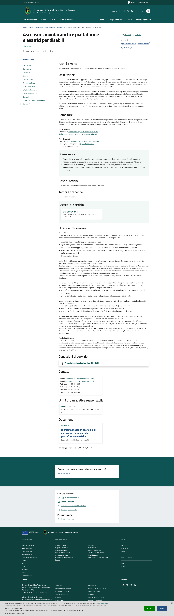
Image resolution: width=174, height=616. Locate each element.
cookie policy (104, 603)
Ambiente (91, 545)
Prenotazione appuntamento (63, 588)
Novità (43, 19)
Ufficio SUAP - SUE (70, 212)
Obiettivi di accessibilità (95, 600)
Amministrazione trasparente (97, 588)
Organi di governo (27, 554)
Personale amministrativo (29, 557)
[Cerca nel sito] (148, 11)
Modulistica (65, 425)
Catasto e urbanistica (61, 550)
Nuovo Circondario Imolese (31, 2)
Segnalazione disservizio (62, 591)
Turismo (57, 560)
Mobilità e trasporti (93, 555)
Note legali (91, 594)
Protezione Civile (27, 575)
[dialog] (87, 608)
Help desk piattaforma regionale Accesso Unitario (77, 134)
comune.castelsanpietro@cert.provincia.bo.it (38, 600)
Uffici (23, 563)
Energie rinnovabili (116, 19)
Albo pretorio (92, 585)
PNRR (129, 19)
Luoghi (123, 566)
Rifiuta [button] (162, 608)
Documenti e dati (27, 548)
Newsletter (58, 597)
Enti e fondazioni (27, 551)
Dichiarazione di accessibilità (96, 597)
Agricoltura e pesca (60, 545)
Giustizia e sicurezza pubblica (96, 553)
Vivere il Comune (66, 19)
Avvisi (123, 551)
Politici (24, 560)
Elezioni (101, 19)
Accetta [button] (149, 608)
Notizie (123, 545)
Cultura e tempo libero (94, 550)
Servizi (52, 19)
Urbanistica (25, 569)
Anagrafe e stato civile (61, 548)
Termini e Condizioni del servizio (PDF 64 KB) (82, 363)
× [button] (171, 603)
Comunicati (124, 548)
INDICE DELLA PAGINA (28, 60)
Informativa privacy (94, 591)
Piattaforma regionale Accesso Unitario (83, 132)
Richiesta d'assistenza (61, 594)
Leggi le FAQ (58, 585)
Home (24, 27)
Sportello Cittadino (87, 144)
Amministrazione (30, 19)
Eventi (123, 563)
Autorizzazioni (39, 27)
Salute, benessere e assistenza (54, 27)
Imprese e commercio (61, 555)
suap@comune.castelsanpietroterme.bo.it (81, 381)
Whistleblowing (59, 600)
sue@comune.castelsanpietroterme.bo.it (80, 378)
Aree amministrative (28, 545)
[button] (58, 613)
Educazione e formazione (62, 553)
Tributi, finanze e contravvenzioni (98, 557)
